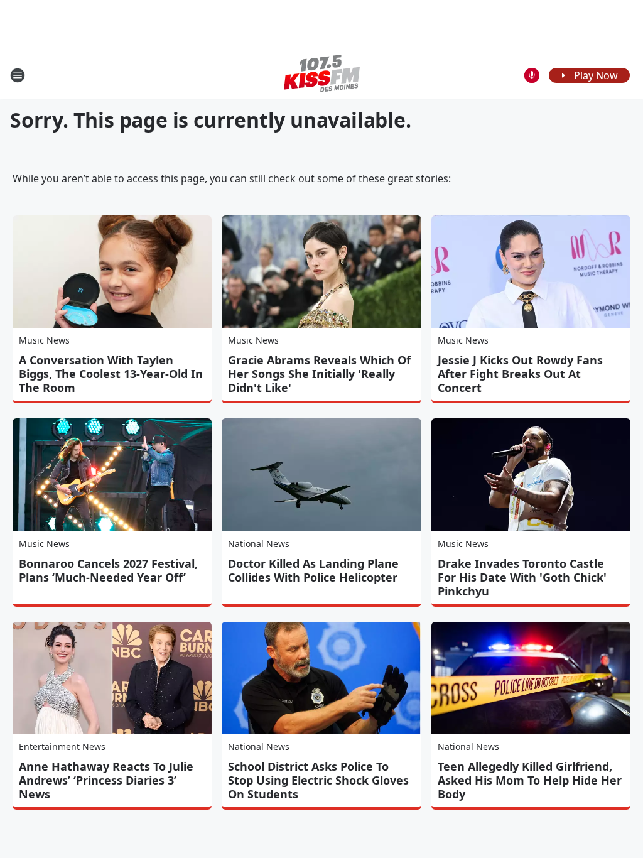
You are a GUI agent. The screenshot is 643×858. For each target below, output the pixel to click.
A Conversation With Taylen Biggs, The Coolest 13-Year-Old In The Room (111, 373)
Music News (44, 340)
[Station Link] (322, 75)
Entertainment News (62, 746)
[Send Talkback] (531, 75)
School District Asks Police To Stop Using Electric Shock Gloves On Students (318, 780)
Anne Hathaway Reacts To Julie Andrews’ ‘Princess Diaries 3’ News (106, 780)
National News (258, 544)
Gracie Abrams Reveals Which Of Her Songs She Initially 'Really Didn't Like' (319, 373)
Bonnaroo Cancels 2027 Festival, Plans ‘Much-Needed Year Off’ (108, 570)
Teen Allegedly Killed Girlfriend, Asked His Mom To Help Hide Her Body (530, 780)
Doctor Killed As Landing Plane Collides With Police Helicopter (313, 570)
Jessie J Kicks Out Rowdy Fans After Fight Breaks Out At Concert (520, 373)
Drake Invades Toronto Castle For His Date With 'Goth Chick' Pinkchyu (522, 577)
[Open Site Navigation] (17, 75)
